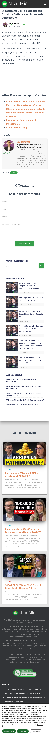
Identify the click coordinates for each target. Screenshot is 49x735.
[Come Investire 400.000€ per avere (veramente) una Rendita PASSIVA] (24, 509)
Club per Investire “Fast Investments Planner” (22, 694)
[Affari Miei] (16, 4)
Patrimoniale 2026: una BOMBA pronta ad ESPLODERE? (21, 474)
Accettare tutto (9, 731)
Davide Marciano (24, 142)
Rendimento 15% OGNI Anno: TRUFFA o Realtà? (23, 405)
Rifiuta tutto (22, 731)
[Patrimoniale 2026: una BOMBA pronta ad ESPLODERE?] (24, 453)
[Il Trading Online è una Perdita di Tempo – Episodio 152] (12, 302)
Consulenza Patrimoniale (13, 702)
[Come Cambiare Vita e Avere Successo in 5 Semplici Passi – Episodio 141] (12, 362)
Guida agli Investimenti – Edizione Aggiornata (22, 690)
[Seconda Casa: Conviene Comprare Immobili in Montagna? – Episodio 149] (12, 287)
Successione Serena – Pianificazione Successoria (24, 698)
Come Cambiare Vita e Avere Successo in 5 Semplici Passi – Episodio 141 (30, 360)
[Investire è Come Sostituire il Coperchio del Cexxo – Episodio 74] (12, 316)
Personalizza (36, 731)
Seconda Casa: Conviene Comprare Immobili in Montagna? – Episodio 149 (29, 285)
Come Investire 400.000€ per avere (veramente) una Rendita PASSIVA (23, 530)
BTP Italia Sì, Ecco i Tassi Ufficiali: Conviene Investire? (25, 400)
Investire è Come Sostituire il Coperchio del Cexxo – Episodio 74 (31, 314)
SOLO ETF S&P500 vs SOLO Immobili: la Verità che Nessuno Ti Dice (24, 586)
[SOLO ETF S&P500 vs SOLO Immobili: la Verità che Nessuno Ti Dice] (24, 565)
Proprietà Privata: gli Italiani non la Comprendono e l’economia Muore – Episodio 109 (31, 328)
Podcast (13, 172)
